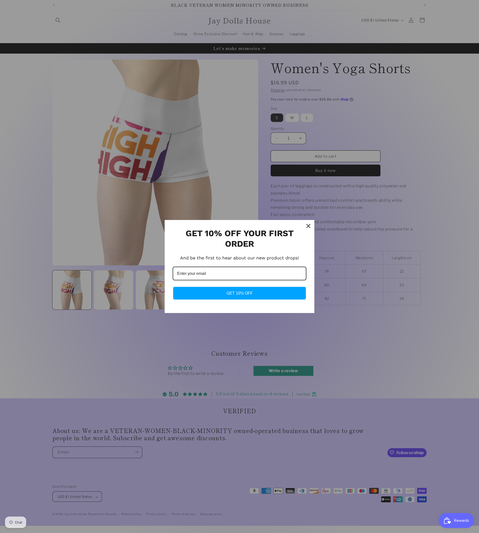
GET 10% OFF (240, 293)
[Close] (308, 226)
